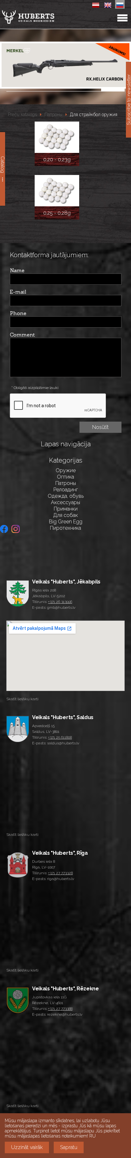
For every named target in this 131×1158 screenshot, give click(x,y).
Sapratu (68, 1147)
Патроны (53, 114)
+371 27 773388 (60, 1008)
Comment (22, 334)
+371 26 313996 (60, 601)
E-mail (18, 292)
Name (17, 270)
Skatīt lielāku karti (22, 699)
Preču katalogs (22, 114)
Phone (18, 313)
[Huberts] (44, 17)
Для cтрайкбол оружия (93, 114)
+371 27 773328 (60, 873)
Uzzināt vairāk (27, 1147)
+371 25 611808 (60, 737)
